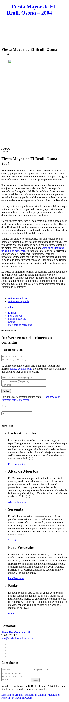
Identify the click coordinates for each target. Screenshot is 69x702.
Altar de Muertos (17, 502)
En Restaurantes (16, 464)
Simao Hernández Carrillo (16, 632)
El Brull (12, 312)
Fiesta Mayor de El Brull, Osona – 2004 (31, 10)
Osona (11, 321)
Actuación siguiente (18, 301)
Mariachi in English (35, 694)
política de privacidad (21, 368)
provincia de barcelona (20, 324)
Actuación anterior (18, 298)
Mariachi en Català (22, 697)
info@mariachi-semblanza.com (17, 638)
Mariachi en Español (12, 694)
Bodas (11, 613)
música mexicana (17, 318)
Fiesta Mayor (15, 315)
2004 (10, 307)
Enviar (35, 680)
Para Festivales (16, 578)
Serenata (12, 540)
